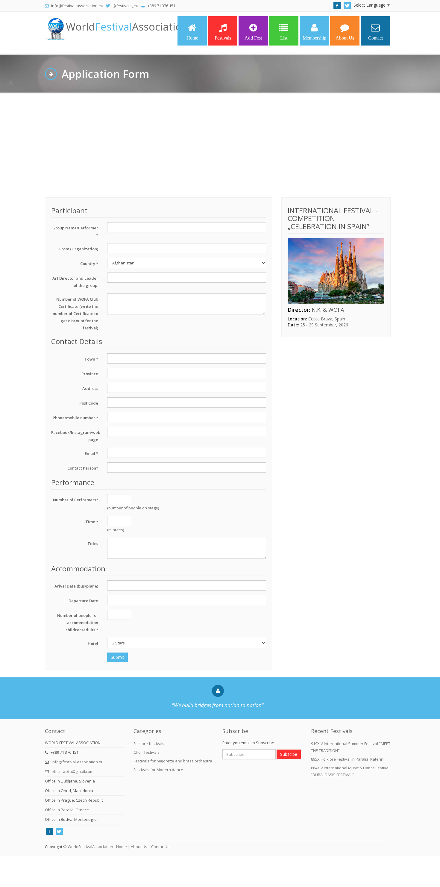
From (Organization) (78, 249)
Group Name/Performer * (75, 231)
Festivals (223, 37)
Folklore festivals (148, 743)
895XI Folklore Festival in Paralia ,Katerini (347, 759)
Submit (117, 657)
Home (192, 37)
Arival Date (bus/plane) (76, 586)
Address (90, 388)
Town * (91, 359)
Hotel (93, 643)
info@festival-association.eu (77, 762)
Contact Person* (82, 468)
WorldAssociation (127, 26)
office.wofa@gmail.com (72, 771)
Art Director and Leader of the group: (75, 282)
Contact (375, 37)
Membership (314, 37)
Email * (91, 453)
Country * (89, 263)
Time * (91, 521)
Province (89, 373)
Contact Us (161, 846)
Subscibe (288, 754)
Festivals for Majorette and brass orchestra (172, 761)
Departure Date (83, 600)
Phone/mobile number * (75, 417)
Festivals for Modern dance (158, 769)
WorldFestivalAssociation (90, 846)
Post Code (88, 403)
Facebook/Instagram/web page (75, 436)
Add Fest (253, 37)
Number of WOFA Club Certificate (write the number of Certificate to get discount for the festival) (75, 313)
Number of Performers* (75, 499)
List (283, 37)
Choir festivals (146, 752)
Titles (92, 543)
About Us (345, 37)
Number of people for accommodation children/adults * (77, 622)
